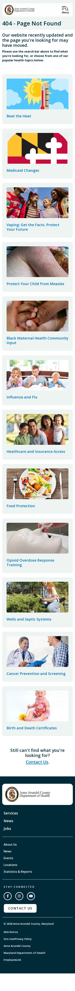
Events (8, 858)
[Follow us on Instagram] (19, 896)
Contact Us (37, 762)
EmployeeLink (12, 960)
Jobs (7, 828)
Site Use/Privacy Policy (18, 939)
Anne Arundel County (17, 946)
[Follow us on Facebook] (8, 896)
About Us (10, 844)
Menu (65, 12)
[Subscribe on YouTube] (31, 896)
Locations (10, 865)
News (8, 820)
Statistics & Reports (18, 872)
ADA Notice (11, 932)
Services (11, 813)
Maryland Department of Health (24, 953)
